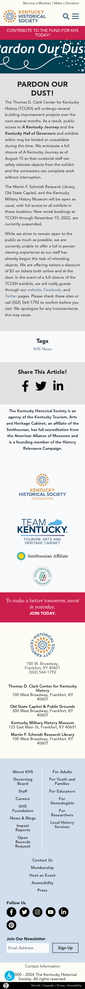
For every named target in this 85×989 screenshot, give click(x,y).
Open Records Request (22, 842)
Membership (42, 867)
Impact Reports (22, 827)
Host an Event (42, 875)
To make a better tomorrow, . (42, 603)
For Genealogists (62, 800)
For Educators (62, 791)
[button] (10, 976)
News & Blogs (23, 818)
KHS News (42, 348)
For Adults (62, 771)
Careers (23, 798)
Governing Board (22, 781)
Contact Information (42, 966)
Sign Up (65, 947)
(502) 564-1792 (42, 672)
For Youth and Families (62, 781)
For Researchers (62, 812)
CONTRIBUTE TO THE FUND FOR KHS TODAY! (42, 33)
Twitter (11, 296)
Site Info (35, 985)
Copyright (48, 985)
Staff (23, 791)
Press (42, 890)
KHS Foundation (22, 808)
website (34, 289)
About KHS (22, 771)
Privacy (61, 985)
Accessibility (42, 882)
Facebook (52, 289)
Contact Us (42, 860)
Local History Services (62, 824)
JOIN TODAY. (42, 613)
